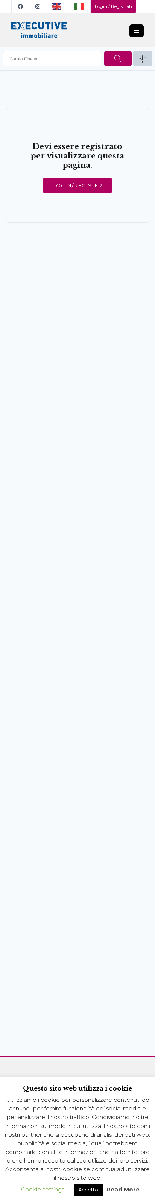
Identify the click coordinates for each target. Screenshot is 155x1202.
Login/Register (77, 185)
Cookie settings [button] (42, 1189)
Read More (123, 1189)
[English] (57, 6)
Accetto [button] (88, 1190)
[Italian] (79, 6)
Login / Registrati (113, 6)
